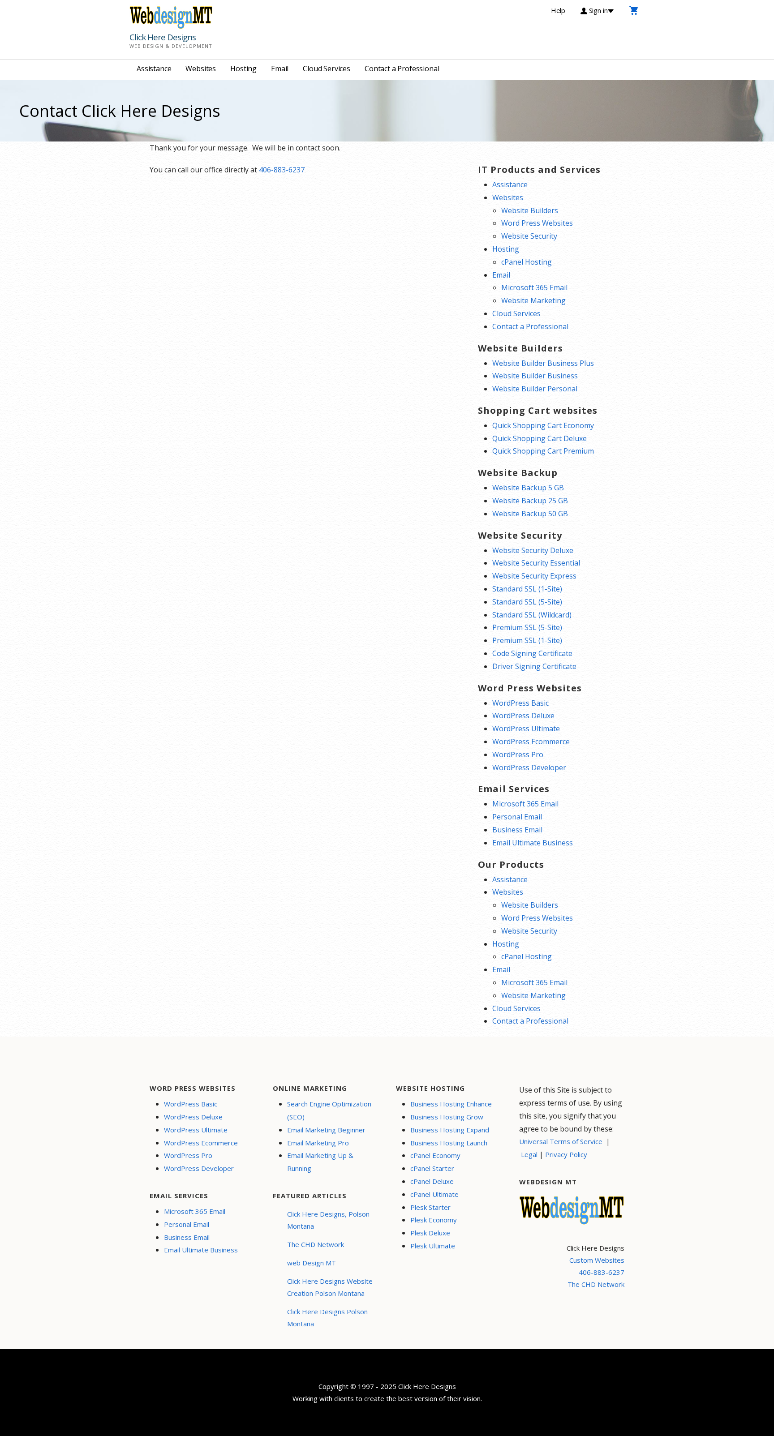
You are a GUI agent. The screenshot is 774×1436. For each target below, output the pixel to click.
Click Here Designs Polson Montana (327, 1317)
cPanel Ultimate (434, 1194)
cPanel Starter (432, 1168)
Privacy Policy (566, 1154)
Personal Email (517, 817)
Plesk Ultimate (432, 1245)
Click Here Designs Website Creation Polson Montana (330, 1287)
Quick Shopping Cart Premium (543, 451)
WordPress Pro (517, 754)
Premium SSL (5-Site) (527, 627)
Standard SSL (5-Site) (527, 602)
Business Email (517, 830)
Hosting (243, 68)
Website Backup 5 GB (528, 488)
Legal (529, 1154)
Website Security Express (534, 576)
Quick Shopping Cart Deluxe (539, 438)
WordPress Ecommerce (531, 741)
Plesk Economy (433, 1219)
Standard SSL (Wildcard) (532, 615)
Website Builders (529, 210)
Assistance (154, 68)
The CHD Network (315, 1244)
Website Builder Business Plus (543, 363)
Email (279, 68)
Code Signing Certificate (532, 653)
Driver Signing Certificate (534, 666)
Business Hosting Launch (448, 1142)
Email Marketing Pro (318, 1142)
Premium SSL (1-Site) (527, 640)
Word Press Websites (537, 223)
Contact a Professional (402, 68)
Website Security (529, 236)
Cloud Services (326, 68)
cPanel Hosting (526, 262)
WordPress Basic (520, 703)
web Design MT (311, 1262)
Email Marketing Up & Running (320, 1162)
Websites (200, 68)
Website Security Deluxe (532, 550)
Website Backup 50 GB (530, 514)
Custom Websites (596, 1260)
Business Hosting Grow (446, 1116)
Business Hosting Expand (449, 1129)
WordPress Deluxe (523, 715)
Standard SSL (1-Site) (527, 589)
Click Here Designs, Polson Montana (328, 1219)
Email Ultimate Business (532, 843)
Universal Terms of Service (560, 1141)
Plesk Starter (430, 1207)
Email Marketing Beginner (326, 1129)
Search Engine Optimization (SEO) (329, 1110)
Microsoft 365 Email (534, 287)
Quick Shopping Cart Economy (543, 425)
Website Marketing (533, 300)
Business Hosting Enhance (451, 1103)
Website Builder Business (535, 376)
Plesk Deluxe (430, 1232)
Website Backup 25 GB (530, 501)
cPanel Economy (435, 1155)
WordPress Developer (529, 767)
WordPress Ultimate (526, 728)
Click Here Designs (162, 37)
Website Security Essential (536, 563)
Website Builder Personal (534, 389)
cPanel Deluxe (432, 1181)
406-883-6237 (282, 170)
